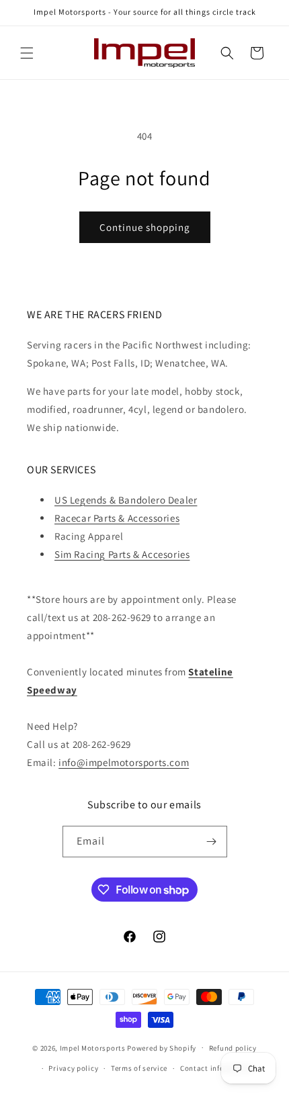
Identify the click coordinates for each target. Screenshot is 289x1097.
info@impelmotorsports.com (123, 762)
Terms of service (139, 1068)
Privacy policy (73, 1068)
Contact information (216, 1068)
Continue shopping (144, 227)
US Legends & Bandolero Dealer (125, 499)
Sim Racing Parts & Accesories (122, 554)
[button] (27, 53)
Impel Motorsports (93, 1047)
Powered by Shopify (161, 1047)
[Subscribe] (211, 841)
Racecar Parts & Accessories (116, 518)
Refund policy (233, 1048)
